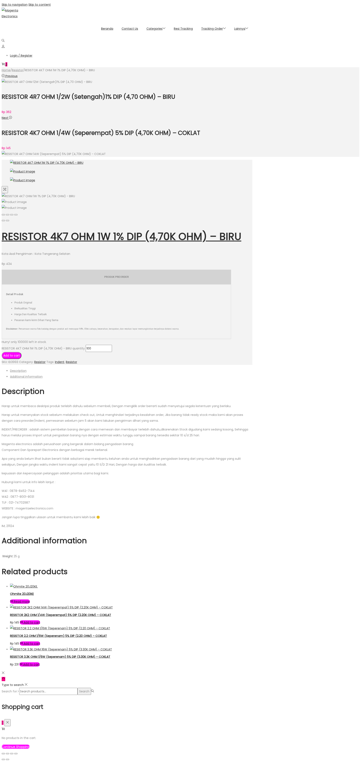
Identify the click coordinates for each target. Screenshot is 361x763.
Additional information (26, 377)
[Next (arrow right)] (7, 220)
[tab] (131, 371)
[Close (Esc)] (3, 214)
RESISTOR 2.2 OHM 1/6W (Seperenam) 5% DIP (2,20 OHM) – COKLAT (58, 636)
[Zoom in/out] (16, 214)
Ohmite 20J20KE (22, 594)
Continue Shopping (16, 747)
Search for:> (10, 691)
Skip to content (39, 5)
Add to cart (11, 355)
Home (6, 70)
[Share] (7, 214)
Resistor (17, 70)
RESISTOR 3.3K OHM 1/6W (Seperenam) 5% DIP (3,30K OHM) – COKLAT (60, 657)
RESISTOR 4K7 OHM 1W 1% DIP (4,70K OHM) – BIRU (121, 237)
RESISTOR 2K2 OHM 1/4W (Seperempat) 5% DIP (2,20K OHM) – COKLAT (60, 615)
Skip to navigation (15, 5)
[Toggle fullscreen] (11, 214)
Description (18, 371)
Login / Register (21, 55)
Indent (59, 362)
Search (84, 691)
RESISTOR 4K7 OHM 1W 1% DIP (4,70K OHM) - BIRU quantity (43, 348)
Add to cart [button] (32, 622)
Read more (22, 601)
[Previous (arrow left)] (3, 220)
